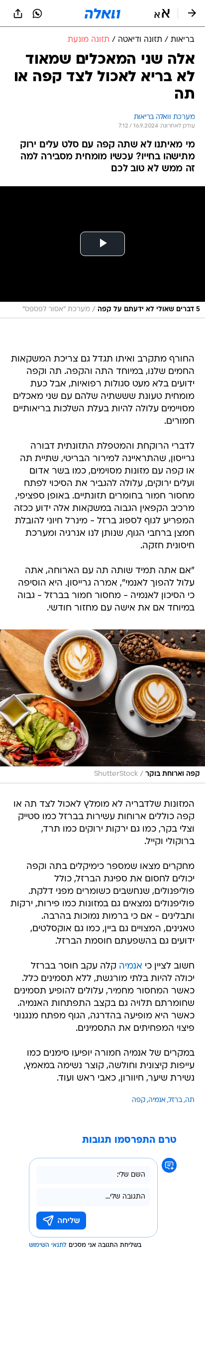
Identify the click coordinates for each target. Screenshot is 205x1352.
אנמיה (130, 966)
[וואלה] (102, 13)
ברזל (175, 1100)
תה (190, 1100)
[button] (162, 13)
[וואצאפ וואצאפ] (37, 13)
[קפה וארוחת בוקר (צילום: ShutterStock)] (102, 706)
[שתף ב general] (17, 13)
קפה (138, 1100)
